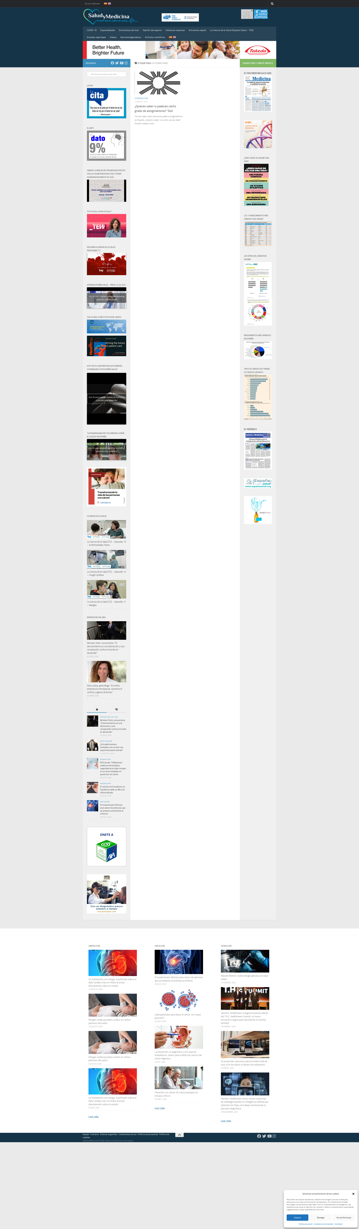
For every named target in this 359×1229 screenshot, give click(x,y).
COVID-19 (91, 30)
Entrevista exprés (197, 30)
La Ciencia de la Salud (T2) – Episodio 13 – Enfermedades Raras (106, 543)
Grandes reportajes (96, 37)
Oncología (104, 801)
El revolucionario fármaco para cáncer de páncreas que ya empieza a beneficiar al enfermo (113, 809)
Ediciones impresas (175, 30)
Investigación (106, 741)
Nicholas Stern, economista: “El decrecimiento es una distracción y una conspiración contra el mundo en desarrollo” (105, 648)
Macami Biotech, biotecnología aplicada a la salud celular (244, 977)
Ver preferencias (343, 1217)
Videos (113, 37)
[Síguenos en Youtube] (121, 63)
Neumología (105, 759)
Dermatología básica (130, 37)
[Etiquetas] (116, 710)
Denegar (321, 1217)
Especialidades (107, 30)
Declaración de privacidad (323, 1223)
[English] (108, 3)
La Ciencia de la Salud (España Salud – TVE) (231, 30)
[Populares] (97, 710)
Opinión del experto (152, 30)
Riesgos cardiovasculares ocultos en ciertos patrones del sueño (109, 1021)
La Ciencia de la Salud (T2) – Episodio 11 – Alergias (106, 603)
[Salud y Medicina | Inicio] (143, 16)
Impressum (338, 1223)
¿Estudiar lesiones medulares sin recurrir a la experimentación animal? (111, 747)
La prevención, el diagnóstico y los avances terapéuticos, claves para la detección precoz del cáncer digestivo (178, 1055)
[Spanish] (104, 3)
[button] (353, 1193)
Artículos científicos (155, 37)
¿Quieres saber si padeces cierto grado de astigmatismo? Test (155, 108)
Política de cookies (306, 1223)
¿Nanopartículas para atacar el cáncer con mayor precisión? (178, 1016)
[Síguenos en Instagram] (126, 63)
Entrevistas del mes (129, 30)
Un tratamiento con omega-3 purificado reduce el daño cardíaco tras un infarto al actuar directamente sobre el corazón (112, 982)
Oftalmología (141, 98)
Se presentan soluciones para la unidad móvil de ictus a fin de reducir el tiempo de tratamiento (244, 1062)
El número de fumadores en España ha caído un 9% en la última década (112, 789)
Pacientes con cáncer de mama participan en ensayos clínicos (176, 1094)
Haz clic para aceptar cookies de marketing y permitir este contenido (106, 298)
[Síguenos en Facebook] (112, 63)
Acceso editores (92, 3)
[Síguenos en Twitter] (117, 63)
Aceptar (297, 1217)
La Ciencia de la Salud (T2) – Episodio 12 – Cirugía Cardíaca (106, 573)
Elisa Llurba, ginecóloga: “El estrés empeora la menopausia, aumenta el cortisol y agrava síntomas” (104, 689)
